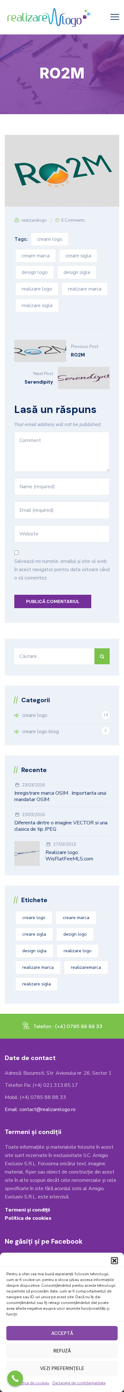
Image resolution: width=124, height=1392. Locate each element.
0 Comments (73, 220)
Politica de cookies (32, 1383)
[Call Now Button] (15, 1379)
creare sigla (78, 255)
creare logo (49, 239)
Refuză (62, 1351)
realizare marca (84, 288)
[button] (114, 1260)
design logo (35, 272)
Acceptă (62, 1333)
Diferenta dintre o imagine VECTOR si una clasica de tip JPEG (60, 826)
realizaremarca (86, 967)
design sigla (77, 272)
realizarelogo (34, 220)
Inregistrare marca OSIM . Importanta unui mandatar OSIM (60, 796)
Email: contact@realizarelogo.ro (40, 1109)
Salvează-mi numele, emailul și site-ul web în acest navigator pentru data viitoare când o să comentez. (62, 569)
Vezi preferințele (62, 1368)
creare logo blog (40, 731)
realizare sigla (37, 305)
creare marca (36, 255)
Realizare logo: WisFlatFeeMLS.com (69, 855)
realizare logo (37, 288)
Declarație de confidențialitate (79, 1383)
